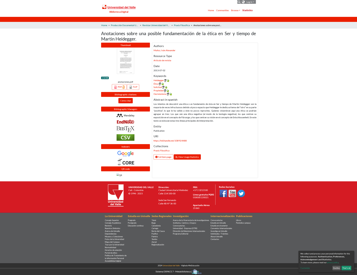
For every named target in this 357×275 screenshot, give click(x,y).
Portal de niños (111, 253)
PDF (119, 86)
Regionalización (158, 244)
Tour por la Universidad (114, 244)
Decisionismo (160, 94)
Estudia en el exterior (219, 226)
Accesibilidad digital (113, 261)
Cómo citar (125, 100)
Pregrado (132, 220)
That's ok (346, 268)
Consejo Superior (112, 220)
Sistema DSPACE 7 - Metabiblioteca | (174, 271)
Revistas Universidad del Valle (156, 25)
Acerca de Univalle (112, 231)
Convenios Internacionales (221, 228)
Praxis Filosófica (182, 25)
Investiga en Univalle (219, 231)
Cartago (155, 228)
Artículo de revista (162, 60)
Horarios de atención (113, 250)
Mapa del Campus (112, 242)
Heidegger (159, 80)
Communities (222, 10)
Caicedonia (156, 226)
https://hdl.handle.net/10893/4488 (170, 140)
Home (211, 10)
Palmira (155, 236)
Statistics (247, 10)
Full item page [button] (164, 157)
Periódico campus (243, 223)
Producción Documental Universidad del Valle (125, 25)
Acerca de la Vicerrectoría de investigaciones (191, 220)
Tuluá (154, 220)
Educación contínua (135, 226)
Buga (154, 223)
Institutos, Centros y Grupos (184, 223)
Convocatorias (179, 226)
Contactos (215, 239)
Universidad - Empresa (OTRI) (185, 228)
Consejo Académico (113, 223)
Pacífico (155, 234)
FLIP (134, 86)
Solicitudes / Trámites (219, 234)
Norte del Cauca (158, 231)
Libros (238, 220)
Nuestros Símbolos (112, 228)
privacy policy (332, 262)
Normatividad (110, 247)
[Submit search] (239, 2)
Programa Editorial (180, 234)
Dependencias (110, 234)
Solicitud (158, 87)
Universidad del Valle (171, 265)
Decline (336, 268)
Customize (305, 268)
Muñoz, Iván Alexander (164, 50)
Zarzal (154, 242)
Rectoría (108, 226)
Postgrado (132, 223)
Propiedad (159, 90)
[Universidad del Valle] (116, 195)
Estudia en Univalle (218, 223)
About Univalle (217, 236)
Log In (249, 2)
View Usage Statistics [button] (188, 157)
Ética (156, 83)
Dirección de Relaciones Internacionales (189, 231)
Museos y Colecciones (114, 236)
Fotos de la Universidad (114, 239)
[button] (243, 2)
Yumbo (154, 239)
